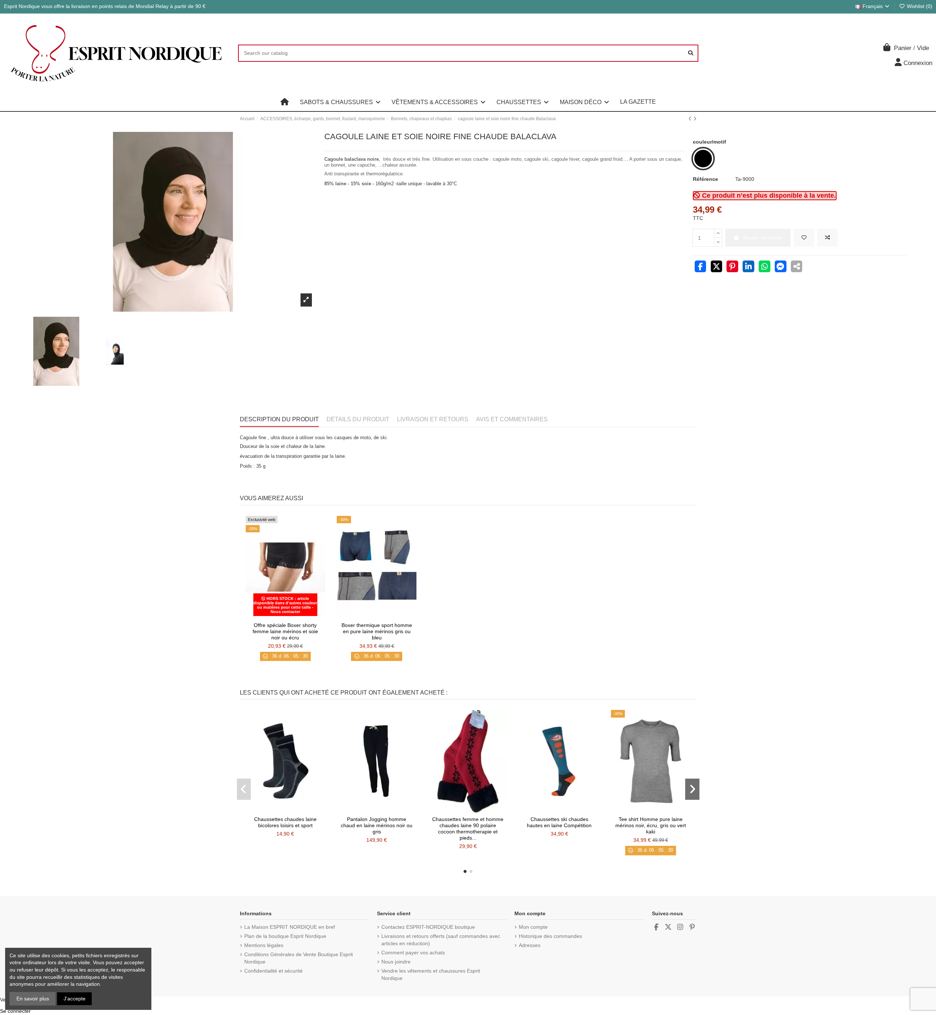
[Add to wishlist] (804, 238)
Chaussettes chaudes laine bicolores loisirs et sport (285, 822)
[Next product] (695, 119)
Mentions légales (263, 945)
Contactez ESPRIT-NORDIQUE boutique (428, 927)
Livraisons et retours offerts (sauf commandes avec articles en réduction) (440, 939)
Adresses (529, 945)
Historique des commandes (550, 936)
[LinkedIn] (748, 267)
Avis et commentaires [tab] (512, 419)
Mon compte (533, 927)
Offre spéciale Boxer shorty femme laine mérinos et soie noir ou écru (285, 631)
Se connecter (15, 1011)
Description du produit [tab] (279, 419)
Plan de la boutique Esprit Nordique (285, 936)
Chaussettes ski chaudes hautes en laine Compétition (559, 822)
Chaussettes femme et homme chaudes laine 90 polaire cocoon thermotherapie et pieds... (467, 828)
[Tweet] (716, 267)
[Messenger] (780, 267)
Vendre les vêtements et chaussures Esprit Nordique (430, 974)
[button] (340, 102)
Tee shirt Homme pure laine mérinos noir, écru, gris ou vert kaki (650, 825)
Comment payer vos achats (413, 952)
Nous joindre (396, 962)
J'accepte (75, 998)
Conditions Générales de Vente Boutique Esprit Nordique (298, 958)
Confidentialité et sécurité (273, 971)
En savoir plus (32, 998)
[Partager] (700, 267)
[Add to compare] (827, 238)
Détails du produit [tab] (358, 419)
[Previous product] (690, 119)
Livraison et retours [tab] (432, 419)
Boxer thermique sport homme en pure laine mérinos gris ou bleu (376, 631)
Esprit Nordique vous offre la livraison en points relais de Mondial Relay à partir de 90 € (104, 6)
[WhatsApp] (764, 267)
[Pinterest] (732, 267)
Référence (705, 179)
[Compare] (285, 616)
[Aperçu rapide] (295, 616)
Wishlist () (918, 6)
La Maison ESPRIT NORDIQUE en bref (289, 927)
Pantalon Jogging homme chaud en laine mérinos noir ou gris (376, 825)
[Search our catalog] (690, 53)
